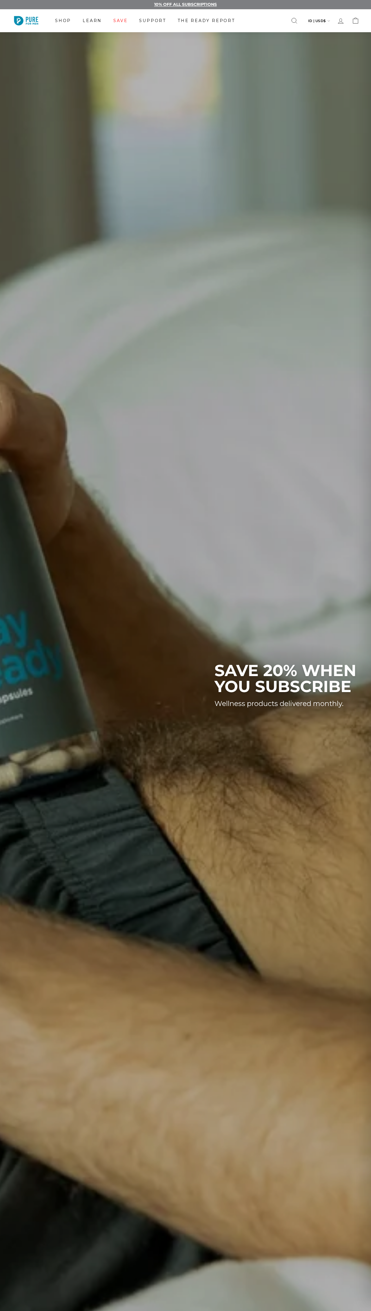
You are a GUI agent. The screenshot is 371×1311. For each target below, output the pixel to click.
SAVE (120, 20)
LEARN (92, 20)
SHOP (63, 20)
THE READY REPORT (206, 20)
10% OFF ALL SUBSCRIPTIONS (185, 4)
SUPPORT (152, 20)
